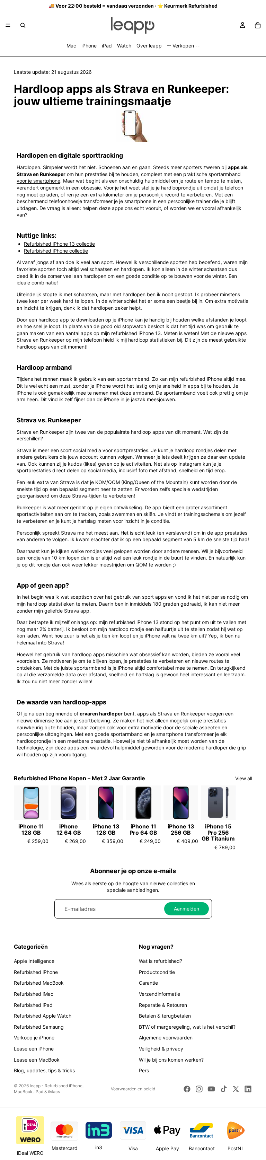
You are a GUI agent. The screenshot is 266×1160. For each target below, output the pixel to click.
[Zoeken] (22, 25)
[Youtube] (211, 1089)
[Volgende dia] (244, 818)
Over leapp (149, 46)
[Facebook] (187, 1089)
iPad (107, 46)
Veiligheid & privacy (161, 1049)
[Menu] (8, 25)
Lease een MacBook (37, 1060)
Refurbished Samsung (39, 1027)
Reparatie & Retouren (163, 1005)
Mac (71, 46)
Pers (144, 1070)
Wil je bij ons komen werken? (171, 1060)
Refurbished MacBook (39, 983)
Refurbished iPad (33, 1005)
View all (243, 778)
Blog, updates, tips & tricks (44, 1070)
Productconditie (157, 972)
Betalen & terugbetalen (165, 1016)
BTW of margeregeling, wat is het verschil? (187, 1027)
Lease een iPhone (34, 1049)
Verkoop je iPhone (34, 1037)
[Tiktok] (224, 1089)
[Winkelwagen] (257, 25)
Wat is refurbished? (160, 961)
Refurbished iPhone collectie (56, 251)
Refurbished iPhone (36, 972)
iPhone (89, 46)
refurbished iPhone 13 (136, 333)
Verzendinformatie (159, 994)
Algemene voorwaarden (166, 1037)
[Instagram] (199, 1089)
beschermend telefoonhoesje (49, 201)
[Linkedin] (248, 1089)
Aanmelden (186, 909)
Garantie (148, 983)
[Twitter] (236, 1089)
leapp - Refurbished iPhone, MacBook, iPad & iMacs (48, 1088)
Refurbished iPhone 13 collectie (59, 244)
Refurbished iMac (33, 994)
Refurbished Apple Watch (42, 1016)
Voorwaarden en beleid (133, 1088)
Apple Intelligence (34, 961)
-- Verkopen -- (183, 46)
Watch (124, 46)
